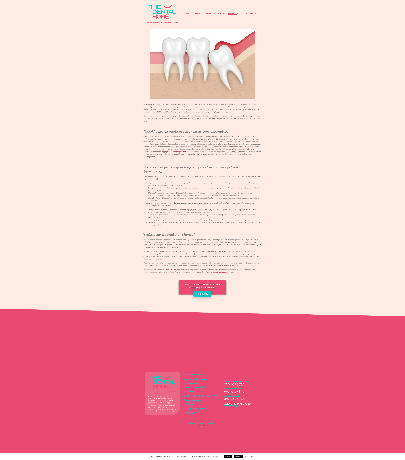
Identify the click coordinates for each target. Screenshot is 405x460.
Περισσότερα (249, 456)
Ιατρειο (197, 13)
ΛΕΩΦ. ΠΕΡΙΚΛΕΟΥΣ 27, (237, 404)
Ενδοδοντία (189, 404)
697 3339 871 (234, 391)
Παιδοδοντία (190, 392)
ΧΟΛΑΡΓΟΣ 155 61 (232, 406)
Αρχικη (189, 13)
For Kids (221, 13)
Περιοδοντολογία (192, 400)
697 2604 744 (234, 398)
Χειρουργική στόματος (195, 409)
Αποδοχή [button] (228, 456)
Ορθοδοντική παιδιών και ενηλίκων (202, 396)
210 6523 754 (234, 384)
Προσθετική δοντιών (194, 387)
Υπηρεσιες (209, 13)
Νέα (241, 13)
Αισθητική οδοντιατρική (196, 379)
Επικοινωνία (251, 13)
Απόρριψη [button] (238, 456)
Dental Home (170, 269)
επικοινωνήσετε (219, 272)
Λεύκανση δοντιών (193, 375)
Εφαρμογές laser (192, 413)
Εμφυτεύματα (191, 383)
